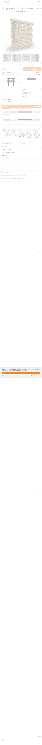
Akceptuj (21, 372)
